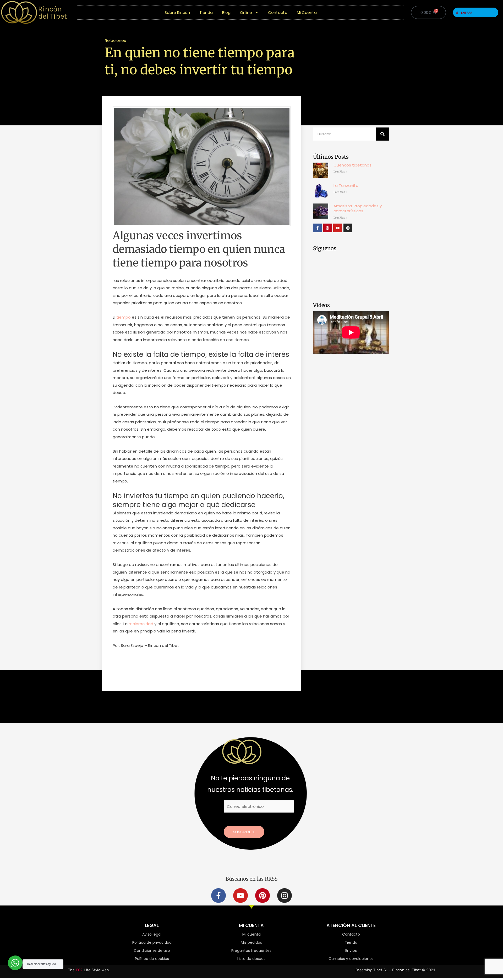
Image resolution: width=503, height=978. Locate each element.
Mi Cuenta (307, 12)
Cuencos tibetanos (352, 165)
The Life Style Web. (89, 970)
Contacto (277, 12)
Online (246, 12)
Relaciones (115, 40)
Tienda (206, 12)
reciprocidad (141, 623)
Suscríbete (244, 832)
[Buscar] (382, 134)
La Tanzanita (345, 185)
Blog (226, 12)
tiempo (123, 317)
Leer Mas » (340, 171)
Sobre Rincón (177, 12)
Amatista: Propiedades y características (357, 208)
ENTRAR (466, 12)
